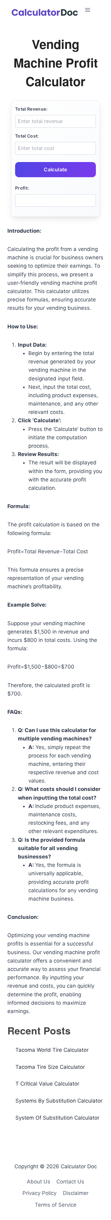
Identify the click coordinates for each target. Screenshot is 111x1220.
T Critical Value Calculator (47, 1084)
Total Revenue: (31, 109)
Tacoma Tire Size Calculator (50, 1067)
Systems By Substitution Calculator (58, 1101)
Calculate (55, 169)
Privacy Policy (39, 1193)
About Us (38, 1181)
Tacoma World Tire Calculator (51, 1050)
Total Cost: (27, 135)
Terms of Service (55, 1205)
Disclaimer (75, 1193)
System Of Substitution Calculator (57, 1118)
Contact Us (70, 1181)
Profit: (22, 188)
